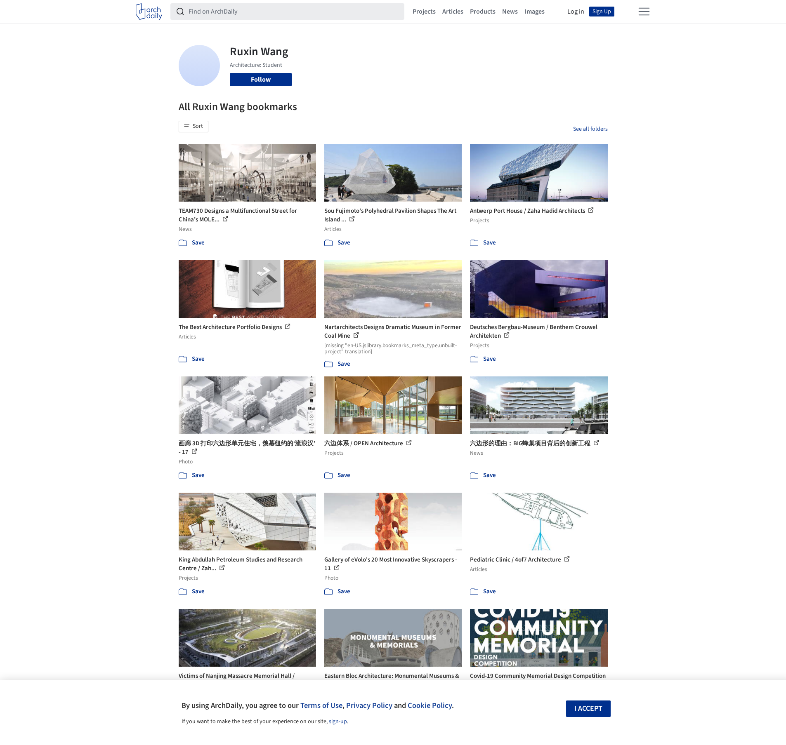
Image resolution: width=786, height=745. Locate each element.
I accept (588, 708)
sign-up (338, 721)
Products (483, 11)
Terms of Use (321, 705)
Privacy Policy (369, 705)
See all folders (590, 129)
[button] (193, 126)
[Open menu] (644, 11)
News (510, 11)
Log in (575, 11)
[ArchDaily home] (149, 11)
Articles (452, 11)
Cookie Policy (430, 705)
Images (534, 11)
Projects (424, 11)
